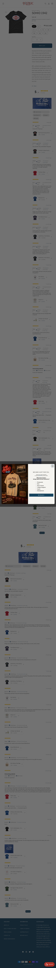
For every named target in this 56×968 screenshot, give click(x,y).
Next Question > (41, 495)
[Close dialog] (52, 466)
